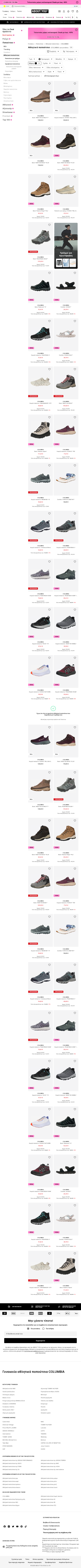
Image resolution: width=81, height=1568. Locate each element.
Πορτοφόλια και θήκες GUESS (50, 1391)
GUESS (43, 1449)
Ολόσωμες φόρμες (9, 1394)
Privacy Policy (24, 1349)
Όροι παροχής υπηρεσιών (17, 1562)
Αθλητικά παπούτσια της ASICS (12, 1463)
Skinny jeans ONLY (8, 1410)
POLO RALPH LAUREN (9, 1428)
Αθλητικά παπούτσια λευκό (49, 1487)
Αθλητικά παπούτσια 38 (48, 1502)
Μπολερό (44, 1394)
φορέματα (44, 1410)
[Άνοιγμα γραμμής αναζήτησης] (76, 17)
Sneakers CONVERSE (9, 1404)
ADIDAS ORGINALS (8, 1431)
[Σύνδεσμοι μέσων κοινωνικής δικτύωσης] (4, 1526)
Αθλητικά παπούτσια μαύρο (49, 1478)
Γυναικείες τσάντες (8, 1407)
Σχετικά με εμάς (17, 1559)
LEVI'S (43, 1431)
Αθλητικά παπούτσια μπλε (49, 1481)
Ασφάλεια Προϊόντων (65, 1562)
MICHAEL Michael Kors (10, 1440)
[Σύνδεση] (64, 11)
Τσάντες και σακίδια (47, 1401)
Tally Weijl (5, 1443)
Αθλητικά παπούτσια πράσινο (11, 1484)
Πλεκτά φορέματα (46, 1397)
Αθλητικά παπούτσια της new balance (52, 1469)
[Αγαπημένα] (73, 11)
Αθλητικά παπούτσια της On (11, 1469)
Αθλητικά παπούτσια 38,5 (10, 1502)
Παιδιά (19, 11)
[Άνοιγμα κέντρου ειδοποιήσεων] (68, 11)
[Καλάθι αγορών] (77, 11)
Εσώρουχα (44, 1404)
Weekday (44, 1437)
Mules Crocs (6, 1397)
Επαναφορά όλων (52, 76)
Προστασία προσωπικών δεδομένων (58, 1559)
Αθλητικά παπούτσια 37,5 (48, 1505)
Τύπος (27, 1559)
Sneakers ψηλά (45, 1413)
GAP (4, 1449)
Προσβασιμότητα (50, 1562)
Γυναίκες (6, 11)
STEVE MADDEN (7, 1446)
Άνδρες (13, 11)
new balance (6, 1434)
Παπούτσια (39, 44)
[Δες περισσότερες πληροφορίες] (40, 123)
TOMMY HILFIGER (46, 1425)
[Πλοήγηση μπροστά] (72, 17)
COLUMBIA (64, 44)
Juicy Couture (45, 1446)
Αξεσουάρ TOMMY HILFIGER (49, 1388)
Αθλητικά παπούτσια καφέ (11, 1481)
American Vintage (8, 1425)
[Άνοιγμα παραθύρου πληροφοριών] (77, 2)
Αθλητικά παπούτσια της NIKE (50, 1463)
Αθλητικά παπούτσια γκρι (10, 1478)
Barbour (43, 1440)
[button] (53, 51)
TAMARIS (43, 1434)
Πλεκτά (43, 1407)
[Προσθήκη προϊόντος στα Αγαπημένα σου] (49, 83)
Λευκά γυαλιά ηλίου (9, 1391)
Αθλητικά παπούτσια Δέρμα (11, 1505)
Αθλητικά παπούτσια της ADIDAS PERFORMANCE (17, 1460)
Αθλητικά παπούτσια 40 (48, 1499)
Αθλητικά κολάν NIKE (9, 1388)
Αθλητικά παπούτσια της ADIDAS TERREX (53, 1460)
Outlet (7, 6)
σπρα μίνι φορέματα (9, 1413)
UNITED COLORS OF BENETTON (50, 1443)
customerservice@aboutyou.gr (34, 1351)
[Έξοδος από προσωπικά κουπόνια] (59, 11)
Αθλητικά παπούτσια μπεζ (49, 1484)
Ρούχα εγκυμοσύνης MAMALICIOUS (14, 1401)
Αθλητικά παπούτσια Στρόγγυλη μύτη (14, 1499)
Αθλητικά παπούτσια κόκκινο (11, 1487)
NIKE (42, 1421)
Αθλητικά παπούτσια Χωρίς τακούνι (51, 1496)
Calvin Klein (6, 1421)
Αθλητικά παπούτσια (52, 44)
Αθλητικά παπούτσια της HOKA (50, 1466)
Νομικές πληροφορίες (35, 1562)
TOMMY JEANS (7, 1437)
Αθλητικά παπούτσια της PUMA (12, 1466)
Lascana (43, 1428)
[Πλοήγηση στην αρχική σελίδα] (14, 1518)
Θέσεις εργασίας (38, 1559)
